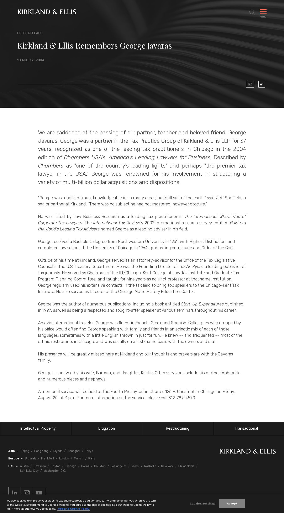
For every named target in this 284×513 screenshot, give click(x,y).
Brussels (30, 458)
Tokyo (89, 451)
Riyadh (58, 451)
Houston (100, 466)
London (64, 458)
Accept (232, 503)
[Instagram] (27, 493)
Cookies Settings (202, 503)
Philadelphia (186, 466)
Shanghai (74, 451)
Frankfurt (47, 458)
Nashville (150, 466)
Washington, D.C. (55, 471)
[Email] (250, 84)
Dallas (85, 466)
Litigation (106, 428)
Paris (91, 458)
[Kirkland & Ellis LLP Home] (248, 452)
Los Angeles (119, 466)
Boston (56, 466)
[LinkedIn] (261, 84)
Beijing (25, 451)
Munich (78, 458)
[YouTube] (39, 493)
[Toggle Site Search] (252, 12)
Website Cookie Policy (73, 508)
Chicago (70, 466)
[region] (142, 503)
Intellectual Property (38, 428)
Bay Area (40, 466)
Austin (24, 466)
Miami (135, 466)
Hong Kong (41, 451)
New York (167, 466)
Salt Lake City (29, 471)
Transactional (246, 428)
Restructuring (177, 428)
